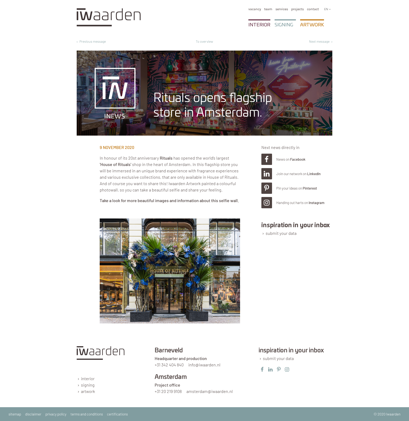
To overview (204, 41)
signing (88, 384)
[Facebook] (296, 159)
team (268, 9)
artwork (88, 391)
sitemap (15, 414)
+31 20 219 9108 (168, 391)
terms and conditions (87, 414)
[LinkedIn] (296, 173)
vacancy (254, 9)
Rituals (166, 157)
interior (88, 378)
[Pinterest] (296, 188)
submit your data (281, 233)
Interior (259, 25)
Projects (297, 9)
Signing (284, 25)
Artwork (312, 25)
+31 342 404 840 (169, 364)
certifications (117, 414)
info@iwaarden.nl (204, 364)
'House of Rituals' (115, 164)
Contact (313, 9)
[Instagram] (296, 202)
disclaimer (33, 414)
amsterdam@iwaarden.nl (209, 391)
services (281, 9)
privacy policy (55, 414)
